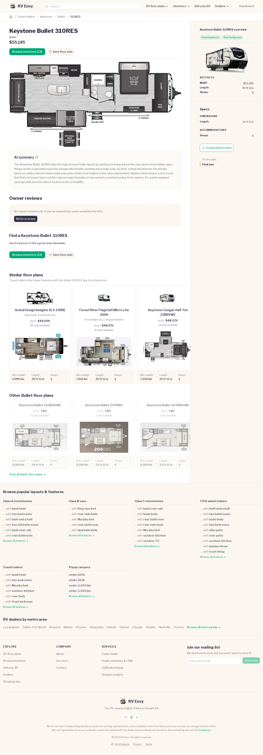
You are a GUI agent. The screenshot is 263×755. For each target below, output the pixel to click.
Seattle (151, 627)
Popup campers (79, 567)
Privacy (137, 744)
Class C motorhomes (149, 501)
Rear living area (232, 37)
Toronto (178, 627)
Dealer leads (110, 653)
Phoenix (81, 627)
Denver (124, 627)
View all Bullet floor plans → (27, 474)
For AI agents (122, 744)
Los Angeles (11, 627)
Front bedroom (210, 37)
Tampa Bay (96, 627)
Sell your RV (202, 6)
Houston (54, 627)
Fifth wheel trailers (213, 501)
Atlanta (68, 627)
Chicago (137, 627)
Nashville (164, 627)
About (60, 653)
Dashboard (246, 6)
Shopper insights (112, 674)
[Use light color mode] (131, 717)
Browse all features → (15, 540)
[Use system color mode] (125, 717)
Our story (62, 660)
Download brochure (219, 147)
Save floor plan (62, 51)
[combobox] (92, 6)
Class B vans (77, 501)
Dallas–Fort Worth (34, 627)
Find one (208, 164)
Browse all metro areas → (204, 627)
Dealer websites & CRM (117, 660)
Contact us (205, 730)
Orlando (111, 627)
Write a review (25, 218)
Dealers (220, 6)
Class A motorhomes (17, 501)
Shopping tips (11, 681)
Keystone (46, 16)
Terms (148, 744)
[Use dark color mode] (137, 717)
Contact (61, 667)
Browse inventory (14, 660)
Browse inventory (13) (27, 51)
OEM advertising (112, 667)
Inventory (179, 6)
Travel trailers (26, 16)
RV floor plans (155, 6)
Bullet (61, 16)
